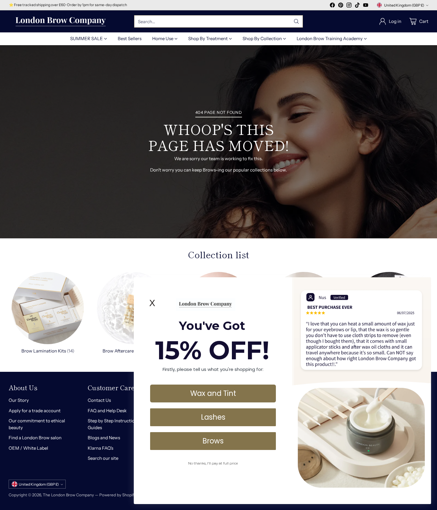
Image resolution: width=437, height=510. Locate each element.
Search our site (103, 458)
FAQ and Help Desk (107, 410)
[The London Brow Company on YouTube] (366, 6)
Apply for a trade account (35, 410)
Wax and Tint (213, 393)
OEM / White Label (28, 448)
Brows (213, 441)
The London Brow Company (68, 494)
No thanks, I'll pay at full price (213, 463)
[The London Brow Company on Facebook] (332, 6)
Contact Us (99, 400)
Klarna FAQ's (100, 448)
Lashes (213, 417)
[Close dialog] (423, 285)
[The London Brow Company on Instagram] (349, 6)
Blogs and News (104, 437)
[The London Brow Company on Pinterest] (341, 6)
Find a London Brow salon (35, 437)
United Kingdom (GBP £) (404, 5)
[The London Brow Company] (61, 21)
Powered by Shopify (117, 494)
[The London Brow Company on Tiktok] (357, 6)
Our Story (19, 400)
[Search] (296, 21)
